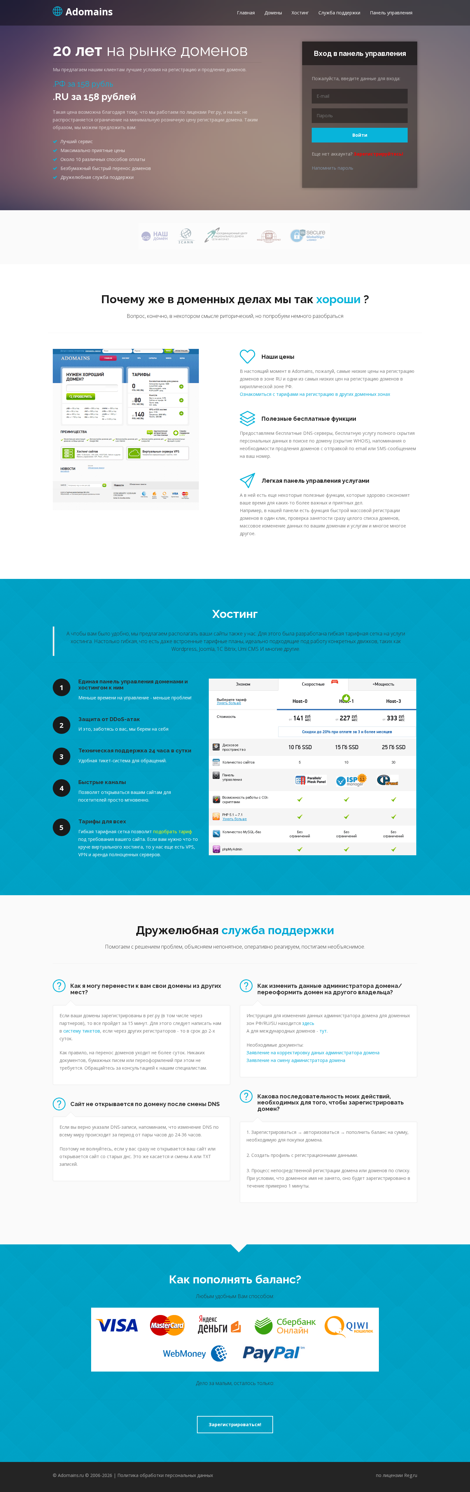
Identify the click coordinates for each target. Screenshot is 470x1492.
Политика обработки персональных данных (165, 1475)
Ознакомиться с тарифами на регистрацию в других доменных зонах (315, 394)
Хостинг (300, 13)
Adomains (89, 11)
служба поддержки (278, 930)
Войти (359, 135)
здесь (308, 1023)
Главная (246, 13)
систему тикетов (81, 1031)
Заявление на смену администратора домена (296, 1060)
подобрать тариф (172, 831)
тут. (323, 1031)
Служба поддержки (339, 13)
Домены (273, 13)
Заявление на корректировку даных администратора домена (313, 1053)
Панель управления (391, 13)
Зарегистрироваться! (235, 1424)
